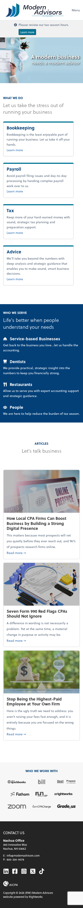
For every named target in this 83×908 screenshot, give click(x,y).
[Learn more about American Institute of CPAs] (10, 883)
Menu (76, 10)
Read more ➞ (41, 552)
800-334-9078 (15, 859)
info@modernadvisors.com (23, 855)
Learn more (27, 32)
